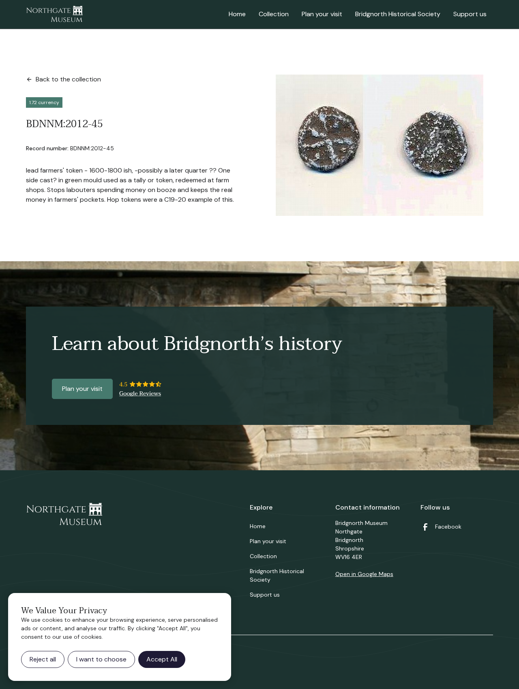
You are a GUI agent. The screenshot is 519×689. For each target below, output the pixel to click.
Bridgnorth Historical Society (397, 14)
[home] (54, 14)
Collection (274, 14)
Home (237, 14)
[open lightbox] (379, 145)
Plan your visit (322, 14)
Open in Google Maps (364, 574)
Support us (470, 14)
